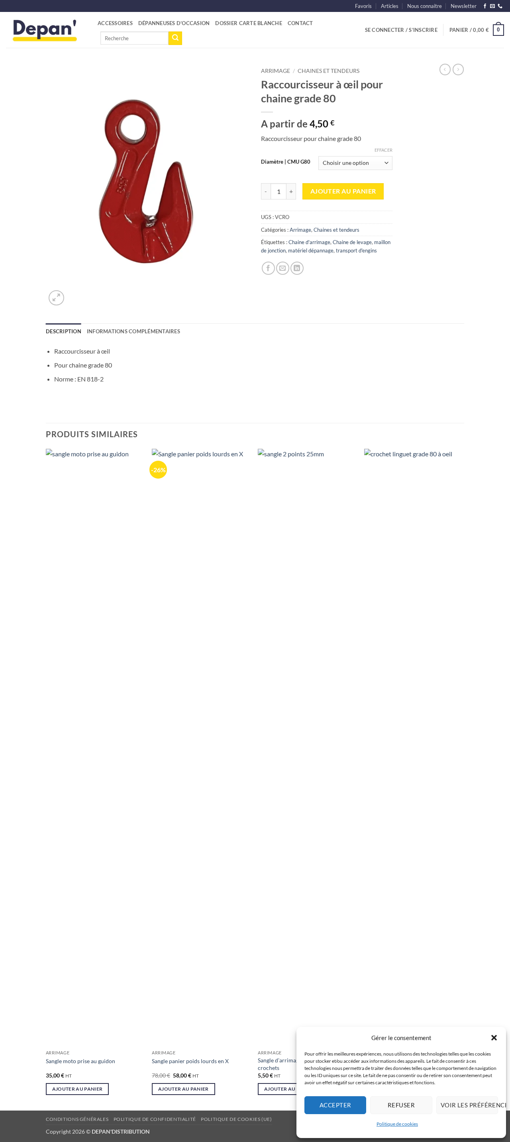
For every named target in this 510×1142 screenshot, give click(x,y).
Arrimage (275, 71)
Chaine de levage (352, 242)
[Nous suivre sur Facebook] (485, 6)
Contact (300, 23)
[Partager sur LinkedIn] (297, 268)
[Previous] (46, 779)
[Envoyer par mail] (282, 268)
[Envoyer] (175, 38)
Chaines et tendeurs (328, 71)
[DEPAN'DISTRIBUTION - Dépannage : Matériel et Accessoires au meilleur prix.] (46, 30)
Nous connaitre (424, 6)
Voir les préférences (469, 1105)
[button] (494, 1038)
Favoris (363, 6)
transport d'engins (356, 250)
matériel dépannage (310, 250)
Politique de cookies (397, 1124)
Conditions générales (77, 1119)
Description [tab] (63, 331)
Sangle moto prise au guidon (80, 1061)
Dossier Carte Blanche (248, 23)
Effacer (383, 150)
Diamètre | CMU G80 (285, 162)
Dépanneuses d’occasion (174, 23)
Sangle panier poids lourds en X (190, 1061)
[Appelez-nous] (500, 6)
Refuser (401, 1105)
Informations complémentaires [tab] (133, 331)
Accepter (335, 1105)
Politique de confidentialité (155, 1119)
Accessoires (115, 23)
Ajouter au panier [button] (77, 1088)
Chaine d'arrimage (309, 242)
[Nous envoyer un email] (492, 6)
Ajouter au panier (343, 191)
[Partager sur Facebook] (268, 268)
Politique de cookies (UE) (236, 1119)
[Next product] (445, 69)
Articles (389, 6)
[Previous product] (458, 69)
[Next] (462, 779)
